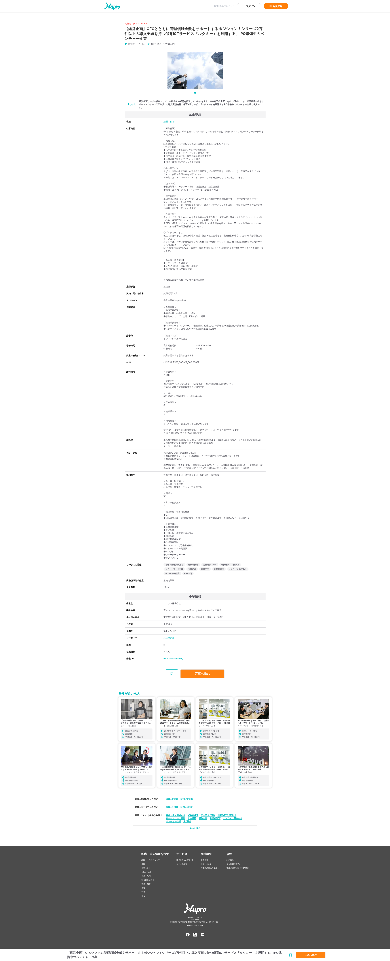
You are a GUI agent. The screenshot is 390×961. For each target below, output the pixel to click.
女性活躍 (192, 818)
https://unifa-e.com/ (173, 658)
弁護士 (144, 888)
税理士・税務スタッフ (150, 860)
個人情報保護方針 (233, 864)
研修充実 (203, 818)
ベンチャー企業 (173, 821)
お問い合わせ (206, 864)
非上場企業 (169, 637)
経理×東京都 (172, 799)
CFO (143, 896)
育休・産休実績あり (175, 815)
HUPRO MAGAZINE (184, 860)
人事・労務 (146, 876)
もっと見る (195, 828)
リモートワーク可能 (175, 818)
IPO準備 (187, 821)
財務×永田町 (187, 807)
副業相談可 (215, 818)
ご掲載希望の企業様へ (210, 868)
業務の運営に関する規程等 (237, 868)
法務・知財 (146, 884)
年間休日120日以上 (227, 815)
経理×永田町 (172, 807)
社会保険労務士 (147, 880)
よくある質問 (181, 864)
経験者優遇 (193, 815)
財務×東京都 (187, 799)
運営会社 (204, 860)
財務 (172, 121)
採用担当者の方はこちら (224, 6)
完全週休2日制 (208, 815)
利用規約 (230, 860)
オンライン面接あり (232, 818)
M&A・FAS (146, 872)
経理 (166, 121)
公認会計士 (146, 868)
